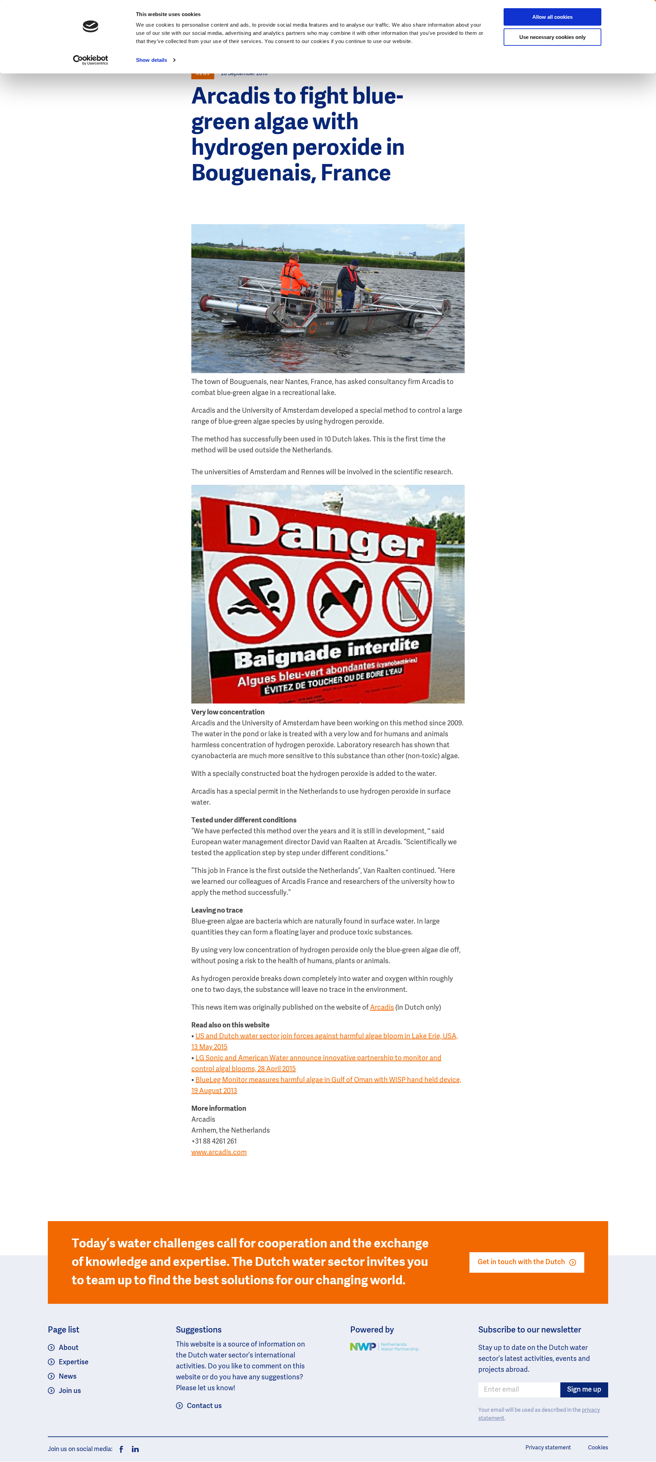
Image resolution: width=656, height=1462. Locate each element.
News (68, 1377)
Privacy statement (548, 1448)
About (69, 1348)
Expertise (73, 1362)
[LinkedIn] (133, 1449)
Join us (70, 1391)
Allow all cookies (552, 17)
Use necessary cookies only (552, 37)
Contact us (204, 1406)
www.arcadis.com (219, 1152)
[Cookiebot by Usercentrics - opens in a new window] (91, 60)
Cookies (598, 1448)
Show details (151, 60)
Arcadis (382, 1008)
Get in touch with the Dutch (521, 1262)
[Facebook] (121, 1449)
